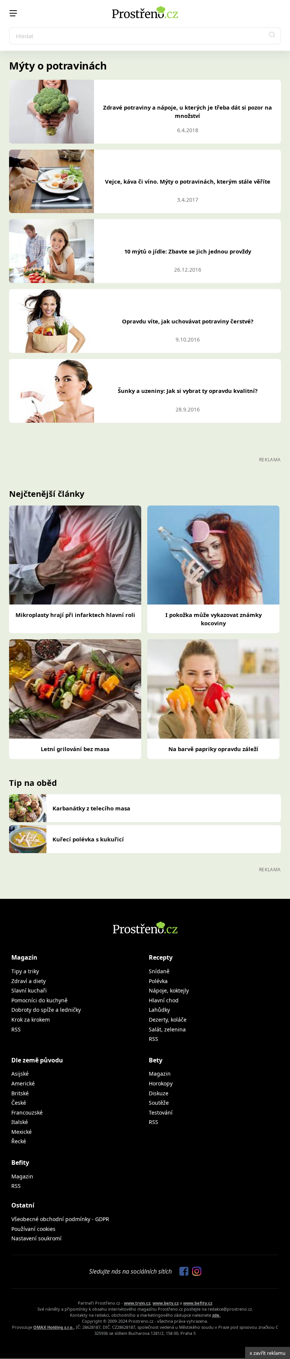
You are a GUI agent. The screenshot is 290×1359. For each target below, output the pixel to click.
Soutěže (159, 1102)
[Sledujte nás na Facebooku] (182, 1272)
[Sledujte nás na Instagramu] (194, 1272)
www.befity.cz (197, 1303)
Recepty (161, 957)
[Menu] (13, 13)
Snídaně (159, 971)
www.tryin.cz (137, 1303)
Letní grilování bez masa (75, 749)
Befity (20, 1162)
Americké (23, 1083)
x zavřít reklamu (267, 1353)
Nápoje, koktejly (169, 990)
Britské (20, 1093)
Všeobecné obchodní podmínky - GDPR (60, 1219)
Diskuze (158, 1093)
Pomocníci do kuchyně (39, 1000)
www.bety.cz (166, 1303)
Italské (19, 1122)
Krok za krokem (30, 1019)
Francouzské (27, 1112)
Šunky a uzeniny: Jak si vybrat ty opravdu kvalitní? (188, 390)
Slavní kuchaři (29, 990)
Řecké (18, 1141)
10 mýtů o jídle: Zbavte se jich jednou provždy (187, 251)
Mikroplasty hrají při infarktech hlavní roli (75, 614)
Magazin (160, 1073)
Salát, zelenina (167, 1029)
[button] (272, 36)
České (18, 1102)
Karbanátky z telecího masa (91, 808)
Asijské (20, 1073)
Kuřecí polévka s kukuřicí (88, 839)
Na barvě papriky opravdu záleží (213, 749)
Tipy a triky (25, 971)
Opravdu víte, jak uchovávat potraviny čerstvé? (187, 321)
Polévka (158, 981)
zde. (216, 1315)
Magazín (24, 957)
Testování (161, 1112)
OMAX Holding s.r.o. (53, 1327)
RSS (16, 1029)
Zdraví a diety (28, 981)
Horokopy (161, 1083)
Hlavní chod (164, 1000)
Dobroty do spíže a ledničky (46, 1009)
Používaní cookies (33, 1228)
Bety (155, 1060)
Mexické (21, 1131)
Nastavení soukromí (36, 1238)
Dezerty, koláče (168, 1019)
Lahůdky (159, 1009)
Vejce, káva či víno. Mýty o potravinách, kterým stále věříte (187, 181)
